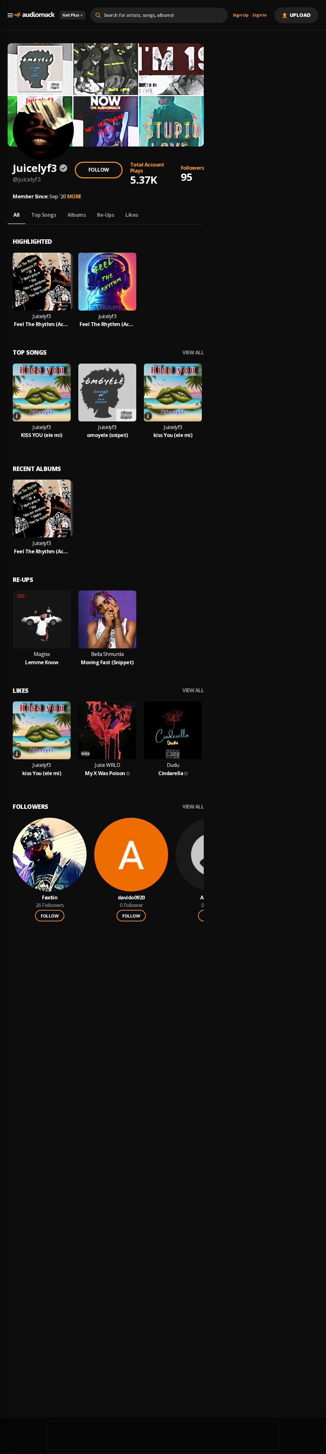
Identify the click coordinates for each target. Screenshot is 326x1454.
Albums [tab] (76, 214)
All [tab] (16, 214)
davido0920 (131, 897)
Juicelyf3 (41, 316)
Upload (300, 14)
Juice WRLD (107, 765)
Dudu (173, 765)
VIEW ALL (193, 352)
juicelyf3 (107, 316)
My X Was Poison (105, 773)
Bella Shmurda (107, 654)
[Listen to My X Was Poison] (107, 730)
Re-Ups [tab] (105, 214)
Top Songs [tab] (43, 214)
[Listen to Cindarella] (173, 730)
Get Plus (72, 15)
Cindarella (170, 773)
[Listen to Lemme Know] (42, 619)
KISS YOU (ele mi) (41, 435)
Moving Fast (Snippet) (107, 662)
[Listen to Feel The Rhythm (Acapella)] (107, 282)
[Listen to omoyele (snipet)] (107, 392)
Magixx (42, 654)
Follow (99, 169)
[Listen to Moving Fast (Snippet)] (107, 619)
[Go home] (34, 15)
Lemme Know (41, 662)
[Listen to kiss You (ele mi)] (173, 392)
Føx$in (49, 897)
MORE (74, 196)
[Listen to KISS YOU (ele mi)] (42, 392)
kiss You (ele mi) (173, 435)
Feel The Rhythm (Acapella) (107, 324)
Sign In (259, 15)
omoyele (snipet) (107, 435)
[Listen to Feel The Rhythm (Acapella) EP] (42, 282)
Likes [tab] (131, 214)
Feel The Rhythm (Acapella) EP (41, 324)
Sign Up (241, 15)
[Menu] (10, 15)
